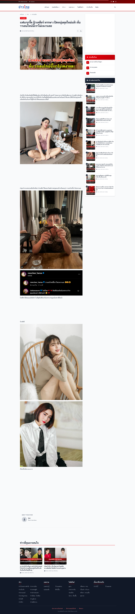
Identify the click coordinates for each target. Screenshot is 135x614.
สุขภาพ (82, 596)
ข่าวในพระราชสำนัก (24, 586)
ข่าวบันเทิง (34, 14)
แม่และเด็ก (46, 589)
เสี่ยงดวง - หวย (84, 586)
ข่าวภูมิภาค (33, 599)
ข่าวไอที (21, 599)
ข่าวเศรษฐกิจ (33, 589)
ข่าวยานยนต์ (22, 592)
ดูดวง (70, 586)
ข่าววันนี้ (96, 586)
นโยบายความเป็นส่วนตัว (57, 608)
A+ (81, 31)
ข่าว (63, 7)
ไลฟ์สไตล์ (80, 7)
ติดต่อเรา (81, 608)
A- (78, 31)
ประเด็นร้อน (55, 7)
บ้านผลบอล (108, 586)
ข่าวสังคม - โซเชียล (35, 596)
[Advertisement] (51, 82)
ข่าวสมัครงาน (33, 602)
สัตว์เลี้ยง (57, 589)
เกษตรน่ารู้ (46, 586)
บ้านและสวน (58, 586)
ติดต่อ (96, 7)
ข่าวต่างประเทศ (34, 592)
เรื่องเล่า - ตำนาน (84, 589)
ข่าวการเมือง (33, 586)
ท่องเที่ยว (71, 592)
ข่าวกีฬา (21, 602)
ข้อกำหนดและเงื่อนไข (71, 608)
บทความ (71, 7)
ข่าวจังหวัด (90, 7)
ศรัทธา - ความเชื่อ (85, 592)
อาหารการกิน (72, 589)
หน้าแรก (47, 7)
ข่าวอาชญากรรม (23, 596)
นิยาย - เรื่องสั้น (73, 596)
